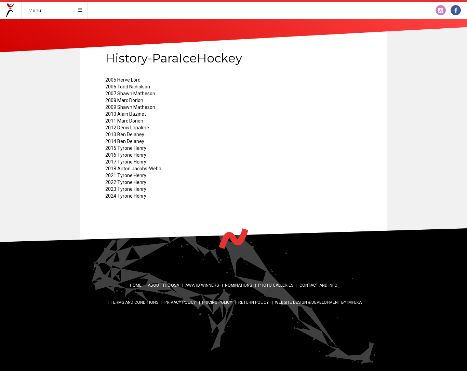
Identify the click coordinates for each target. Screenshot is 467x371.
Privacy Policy (180, 302)
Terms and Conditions (134, 302)
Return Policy (253, 302)
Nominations (238, 285)
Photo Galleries (275, 285)
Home (136, 285)
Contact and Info (318, 285)
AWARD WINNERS (202, 285)
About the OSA (163, 285)
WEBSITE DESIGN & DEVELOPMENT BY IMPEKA (318, 302)
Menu (34, 10)
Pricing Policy (217, 302)
